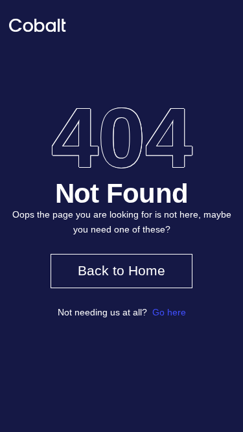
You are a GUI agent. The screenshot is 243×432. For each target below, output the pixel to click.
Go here (169, 312)
